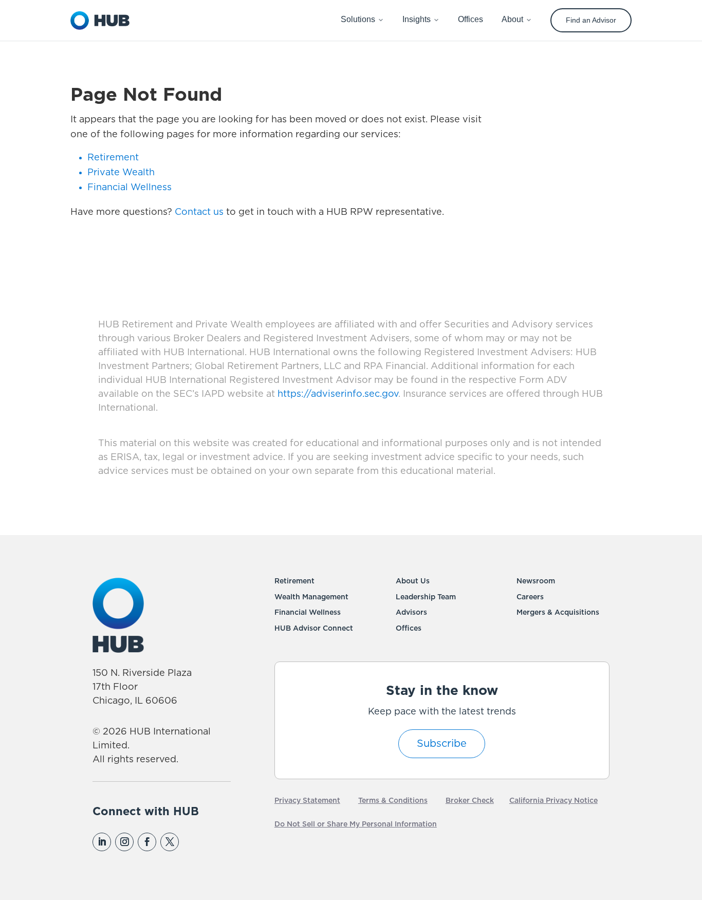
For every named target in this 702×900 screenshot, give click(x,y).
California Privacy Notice (553, 800)
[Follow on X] (169, 842)
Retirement (113, 157)
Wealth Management (311, 597)
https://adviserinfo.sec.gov (336, 394)
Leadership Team (426, 597)
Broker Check (470, 800)
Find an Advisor (591, 20)
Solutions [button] (358, 19)
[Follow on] (191, 842)
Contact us (199, 212)
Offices (408, 628)
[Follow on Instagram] (124, 842)
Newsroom (535, 581)
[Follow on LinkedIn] (102, 842)
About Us (413, 581)
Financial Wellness (129, 187)
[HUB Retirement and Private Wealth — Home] (100, 20)
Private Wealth (121, 172)
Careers (530, 597)
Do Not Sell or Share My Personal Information (355, 824)
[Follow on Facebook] (147, 842)
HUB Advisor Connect (313, 628)
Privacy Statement (307, 800)
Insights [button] (416, 19)
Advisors (411, 612)
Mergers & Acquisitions (557, 612)
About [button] (512, 19)
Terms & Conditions (393, 800)
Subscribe (442, 744)
